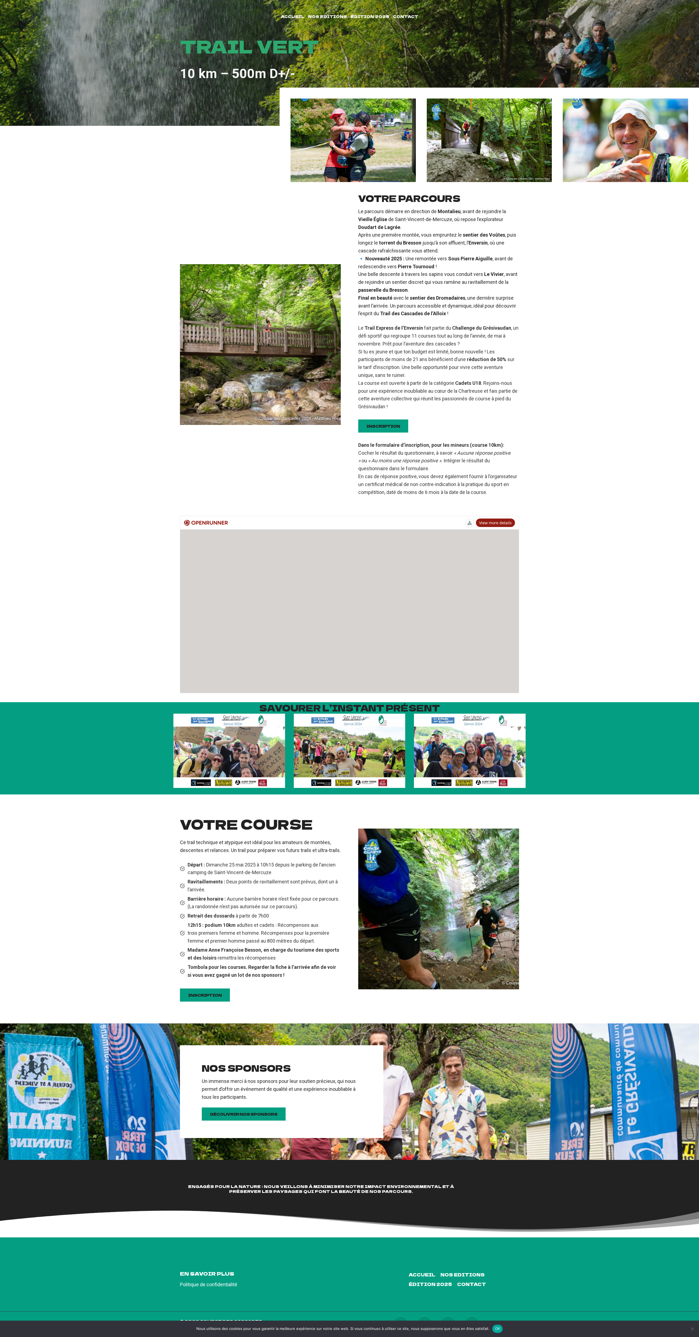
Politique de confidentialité (208, 1284)
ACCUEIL (292, 16)
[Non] (692, 1329)
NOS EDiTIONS (327, 16)
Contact (405, 16)
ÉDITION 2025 (370, 16)
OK (497, 1328)
